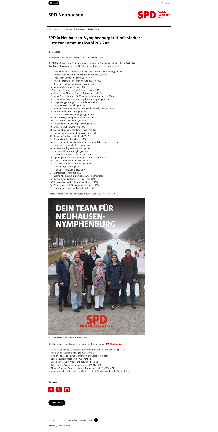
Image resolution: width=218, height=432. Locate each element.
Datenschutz (73, 420)
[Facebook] (51, 389)
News (56, 29)
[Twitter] (59, 389)
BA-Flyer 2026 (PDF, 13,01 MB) (101, 193)
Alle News (57, 402)
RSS (90, 420)
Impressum (61, 420)
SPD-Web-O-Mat (64, 425)
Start (50, 29)
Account (83, 420)
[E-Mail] (67, 389)
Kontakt (51, 420)
